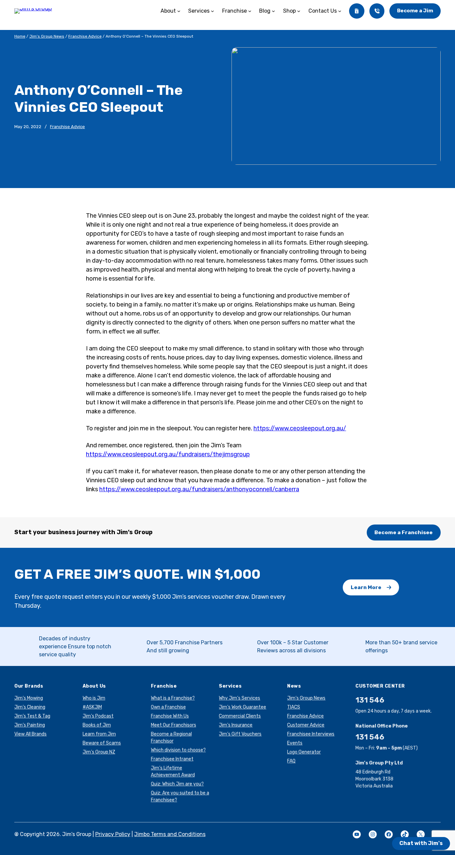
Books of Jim (97, 725)
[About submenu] (179, 11)
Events (294, 743)
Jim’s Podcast (98, 716)
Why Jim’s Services (239, 698)
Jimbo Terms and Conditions (170, 834)
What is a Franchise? (173, 698)
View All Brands (30, 734)
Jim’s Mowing (28, 698)
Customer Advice (305, 725)
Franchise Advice (85, 36)
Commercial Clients (240, 716)
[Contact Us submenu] (339, 11)
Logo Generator (304, 752)
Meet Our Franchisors (173, 725)
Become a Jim (415, 11)
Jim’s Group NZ (99, 752)
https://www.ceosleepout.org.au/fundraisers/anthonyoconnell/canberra (199, 489)
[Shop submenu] (298, 11)
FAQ (291, 761)
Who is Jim (94, 698)
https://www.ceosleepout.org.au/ (299, 428)
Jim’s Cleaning (29, 707)
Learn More (366, 587)
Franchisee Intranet (172, 759)
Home (19, 36)
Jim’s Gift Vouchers (240, 734)
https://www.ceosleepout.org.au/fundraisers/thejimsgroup (168, 454)
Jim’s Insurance (235, 725)
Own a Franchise (168, 707)
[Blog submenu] (273, 11)
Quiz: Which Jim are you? (177, 784)
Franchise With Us (170, 716)
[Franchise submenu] (249, 11)
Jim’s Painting (29, 725)
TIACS (293, 707)
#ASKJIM (92, 707)
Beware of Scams (102, 743)
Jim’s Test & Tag (32, 716)
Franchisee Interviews (310, 734)
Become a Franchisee (403, 532)
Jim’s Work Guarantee (242, 707)
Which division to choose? (178, 750)
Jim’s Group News (46, 36)
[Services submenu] (212, 11)
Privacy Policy (112, 834)
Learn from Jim (99, 734)
